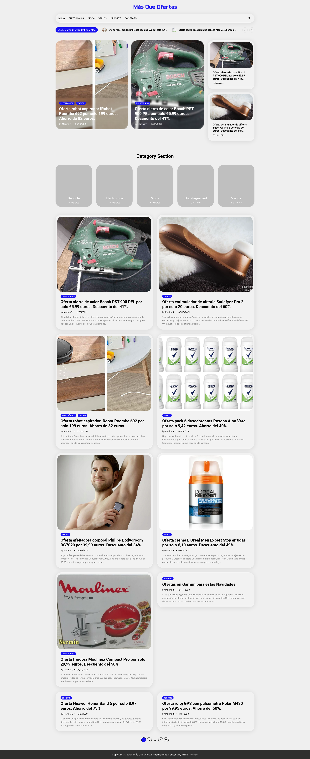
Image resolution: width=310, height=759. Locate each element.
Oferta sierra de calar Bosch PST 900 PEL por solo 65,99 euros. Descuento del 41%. (88, 113)
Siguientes (166, 739)
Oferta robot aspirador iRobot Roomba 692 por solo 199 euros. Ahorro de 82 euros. (102, 423)
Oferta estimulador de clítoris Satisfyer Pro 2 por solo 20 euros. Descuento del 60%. (165, 113)
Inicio (61, 18)
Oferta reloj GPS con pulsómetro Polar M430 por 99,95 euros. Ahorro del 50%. (202, 706)
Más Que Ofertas (155, 7)
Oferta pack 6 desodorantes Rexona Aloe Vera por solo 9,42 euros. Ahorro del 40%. (137, 30)
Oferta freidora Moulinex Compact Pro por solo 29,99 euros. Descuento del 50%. (103, 662)
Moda (91, 18)
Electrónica (76, 18)
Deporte (115, 18)
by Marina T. (65, 124)
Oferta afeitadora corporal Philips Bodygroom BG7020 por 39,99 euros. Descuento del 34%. (206, 30)
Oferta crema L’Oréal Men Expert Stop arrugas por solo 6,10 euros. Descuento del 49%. (204, 542)
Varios (102, 18)
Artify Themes (190, 754)
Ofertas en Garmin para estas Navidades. (199, 584)
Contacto (131, 18)
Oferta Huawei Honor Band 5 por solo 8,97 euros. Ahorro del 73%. (98, 706)
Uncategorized (196, 198)
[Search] (249, 18)
